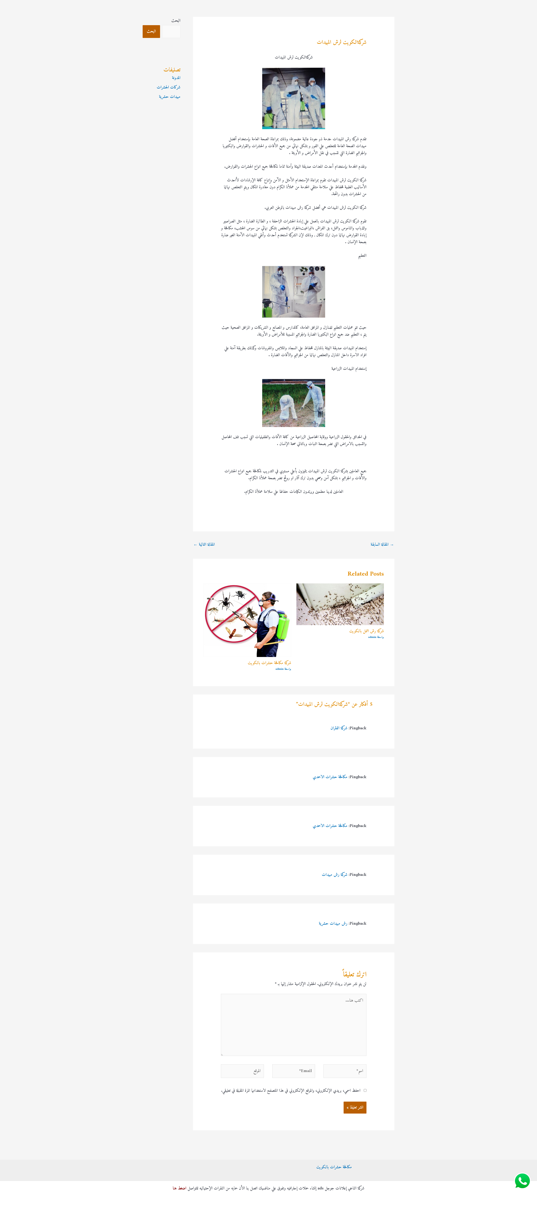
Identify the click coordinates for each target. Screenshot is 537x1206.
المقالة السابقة (382, 544)
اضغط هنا (179, 1188)
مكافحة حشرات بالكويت (334, 1167)
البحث (175, 21)
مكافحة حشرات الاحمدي (330, 777)
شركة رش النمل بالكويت (366, 631)
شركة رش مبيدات (334, 875)
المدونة (176, 78)
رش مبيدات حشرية (333, 923)
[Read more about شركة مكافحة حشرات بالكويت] (247, 620)
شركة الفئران (339, 728)
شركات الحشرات (168, 87)
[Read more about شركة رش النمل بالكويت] (340, 604)
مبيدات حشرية (169, 97)
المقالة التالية (204, 544)
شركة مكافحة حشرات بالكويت (269, 663)
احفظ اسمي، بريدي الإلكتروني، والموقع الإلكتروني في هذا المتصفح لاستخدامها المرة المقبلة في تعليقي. (290, 1090)
